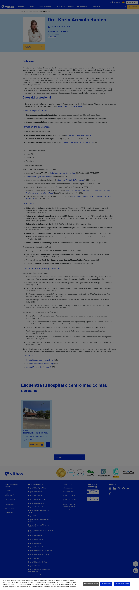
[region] (69, 584)
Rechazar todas (106, 583)
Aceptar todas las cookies (122, 583)
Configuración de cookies (91, 583)
